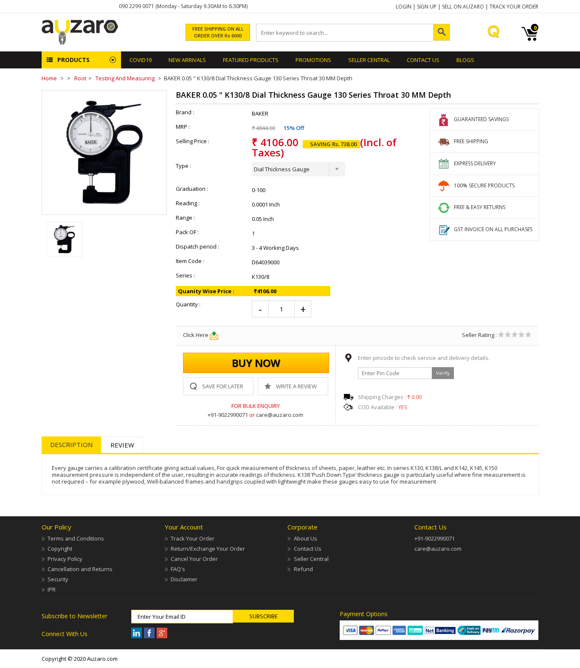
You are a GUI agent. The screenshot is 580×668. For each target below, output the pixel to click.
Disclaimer (184, 579)
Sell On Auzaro (463, 6)
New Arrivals (187, 60)
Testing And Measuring (125, 78)
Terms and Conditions (76, 538)
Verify (443, 373)
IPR (52, 589)
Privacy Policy (65, 559)
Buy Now (256, 363)
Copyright (60, 548)
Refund (303, 569)
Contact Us (423, 60)
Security (58, 579)
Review (122, 445)
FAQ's (178, 569)
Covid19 (141, 60)
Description (71, 444)
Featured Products (251, 60)
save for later (222, 386)
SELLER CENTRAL (369, 60)
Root (80, 78)
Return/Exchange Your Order (208, 548)
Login (403, 6)
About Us (305, 538)
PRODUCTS (73, 60)
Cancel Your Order (194, 559)
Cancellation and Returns (80, 569)
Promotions (313, 60)
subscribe (263, 616)
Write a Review (296, 386)
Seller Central (311, 559)
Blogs (465, 60)
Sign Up (426, 6)
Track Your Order (514, 6)
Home (49, 78)
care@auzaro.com (279, 415)
